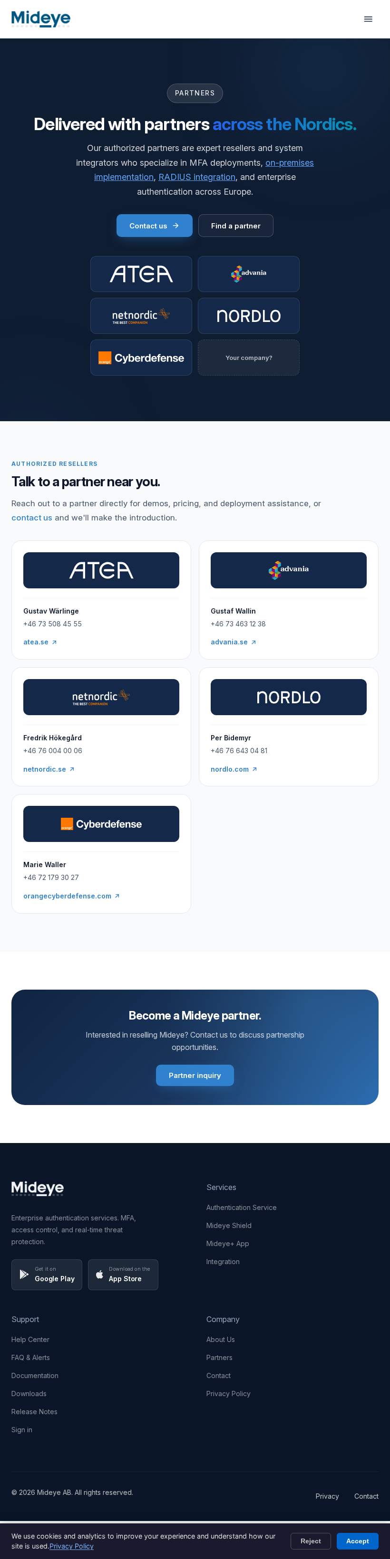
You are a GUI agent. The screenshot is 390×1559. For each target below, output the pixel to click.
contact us (31, 517)
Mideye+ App (227, 1243)
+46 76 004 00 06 (52, 750)
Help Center (30, 1339)
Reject (311, 1541)
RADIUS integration (196, 177)
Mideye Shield (229, 1225)
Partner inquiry (195, 1075)
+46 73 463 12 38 (238, 624)
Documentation (34, 1375)
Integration (223, 1261)
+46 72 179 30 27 (51, 877)
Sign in (21, 1430)
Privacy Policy (228, 1393)
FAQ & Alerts (30, 1357)
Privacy (327, 1496)
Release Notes (34, 1412)
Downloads (29, 1393)
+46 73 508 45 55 (52, 624)
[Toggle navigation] (368, 19)
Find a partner (236, 225)
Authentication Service (241, 1207)
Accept (357, 1541)
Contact (218, 1375)
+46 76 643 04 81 (239, 750)
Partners (219, 1357)
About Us (220, 1339)
